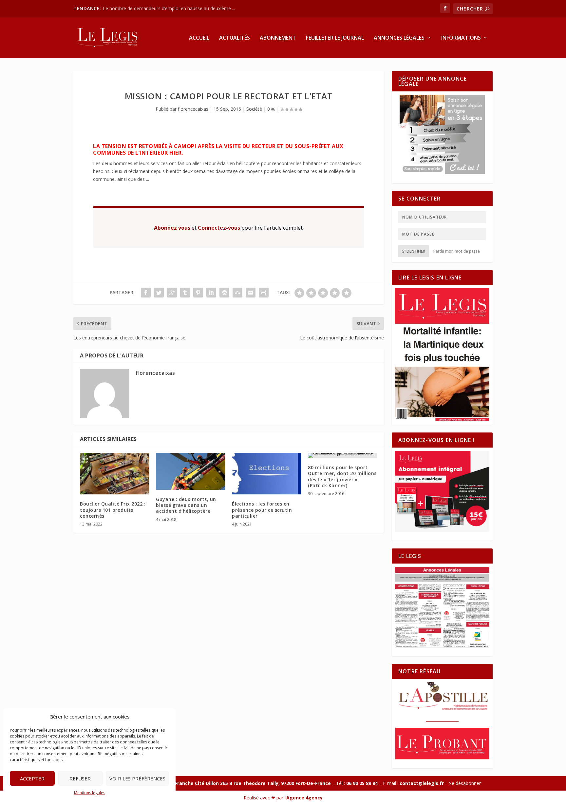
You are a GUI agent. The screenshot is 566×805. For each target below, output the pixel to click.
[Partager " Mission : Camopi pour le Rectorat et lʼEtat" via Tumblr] (185, 292)
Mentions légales (89, 792)
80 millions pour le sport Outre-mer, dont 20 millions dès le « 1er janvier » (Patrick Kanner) (342, 476)
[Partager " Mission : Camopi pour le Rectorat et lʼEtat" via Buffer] (224, 292)
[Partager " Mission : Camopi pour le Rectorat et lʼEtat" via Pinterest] (198, 292)
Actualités (234, 38)
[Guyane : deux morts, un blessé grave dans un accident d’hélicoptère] (190, 471)
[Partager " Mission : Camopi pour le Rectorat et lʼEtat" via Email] (250, 292)
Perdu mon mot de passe (456, 251)
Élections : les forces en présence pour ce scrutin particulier (262, 510)
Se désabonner (465, 783)
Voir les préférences (137, 778)
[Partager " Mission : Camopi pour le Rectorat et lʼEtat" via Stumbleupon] (237, 292)
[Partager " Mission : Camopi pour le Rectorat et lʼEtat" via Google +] (172, 292)
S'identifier (413, 251)
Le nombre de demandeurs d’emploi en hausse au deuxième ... (169, 8)
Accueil (199, 38)
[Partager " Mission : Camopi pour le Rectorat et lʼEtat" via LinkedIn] (211, 292)
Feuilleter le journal (335, 38)
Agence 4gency (304, 798)
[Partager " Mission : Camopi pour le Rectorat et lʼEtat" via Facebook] (145, 292)
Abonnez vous (172, 227)
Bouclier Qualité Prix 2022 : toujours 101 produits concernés (112, 510)
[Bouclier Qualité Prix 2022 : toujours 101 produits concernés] (114, 473)
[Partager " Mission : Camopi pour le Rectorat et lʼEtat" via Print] (263, 292)
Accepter (32, 778)
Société (254, 109)
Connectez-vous (219, 227)
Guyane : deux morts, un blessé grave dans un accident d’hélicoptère (186, 505)
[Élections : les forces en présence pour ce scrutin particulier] (266, 473)
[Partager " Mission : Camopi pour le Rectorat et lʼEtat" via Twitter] (158, 292)
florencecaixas (193, 109)
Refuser (80, 778)
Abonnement (278, 38)
